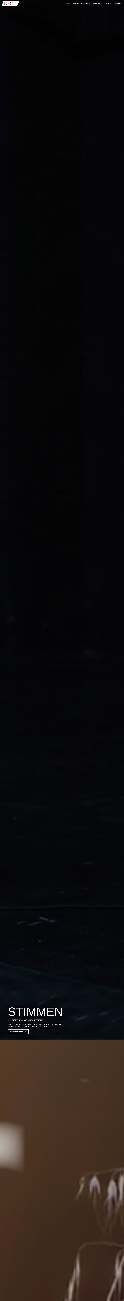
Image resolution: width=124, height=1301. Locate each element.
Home (68, 3)
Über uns (75, 3)
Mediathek (96, 3)
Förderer (117, 3)
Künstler (84, 3)
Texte (107, 3)
